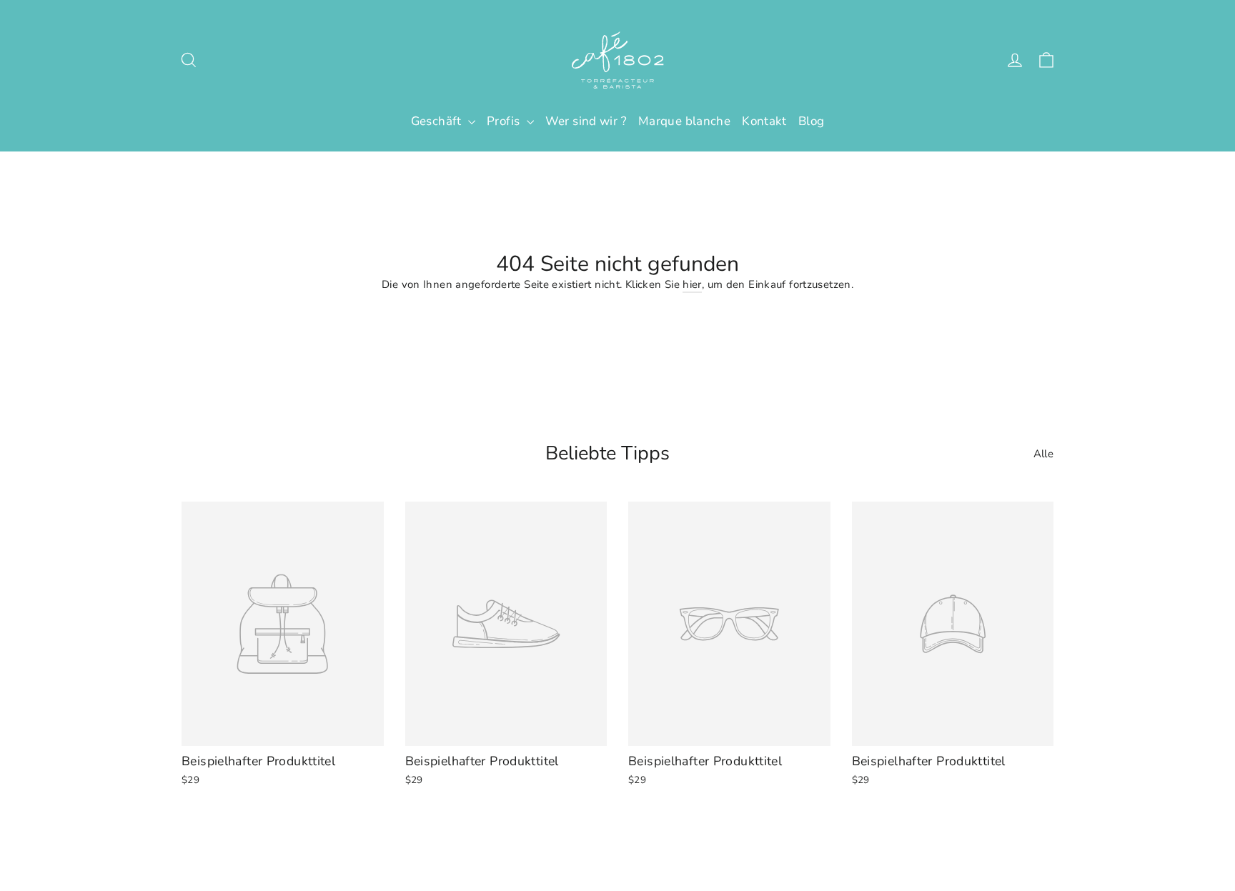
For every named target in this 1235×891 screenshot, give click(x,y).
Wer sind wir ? (586, 121)
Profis (505, 121)
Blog (811, 121)
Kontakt (764, 121)
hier (692, 284)
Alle (1043, 454)
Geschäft (438, 121)
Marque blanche (684, 121)
